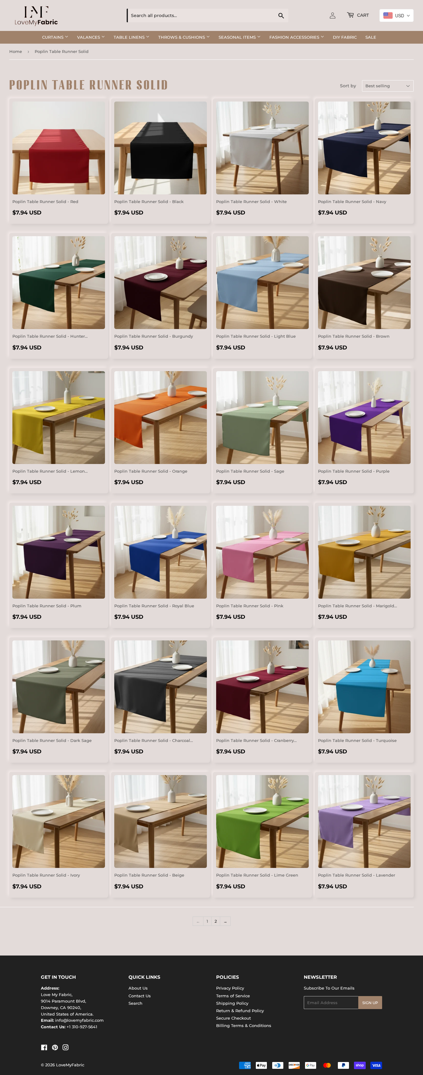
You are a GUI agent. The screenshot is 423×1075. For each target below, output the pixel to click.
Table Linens (130, 37)
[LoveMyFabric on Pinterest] (55, 1048)
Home (15, 51)
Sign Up (370, 1002)
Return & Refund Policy (240, 1010)
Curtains (53, 37)
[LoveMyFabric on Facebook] (44, 1048)
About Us (138, 988)
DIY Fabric (345, 37)
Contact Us (140, 995)
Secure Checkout (233, 1018)
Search (135, 1003)
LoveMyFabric (70, 1064)
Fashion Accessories (295, 37)
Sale (370, 37)
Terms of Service (233, 995)
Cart (362, 15)
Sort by (348, 86)
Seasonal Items (238, 37)
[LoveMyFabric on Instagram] (66, 1048)
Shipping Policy (232, 1003)
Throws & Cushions (182, 37)
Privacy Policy (230, 988)
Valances (89, 37)
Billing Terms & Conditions (243, 1025)
